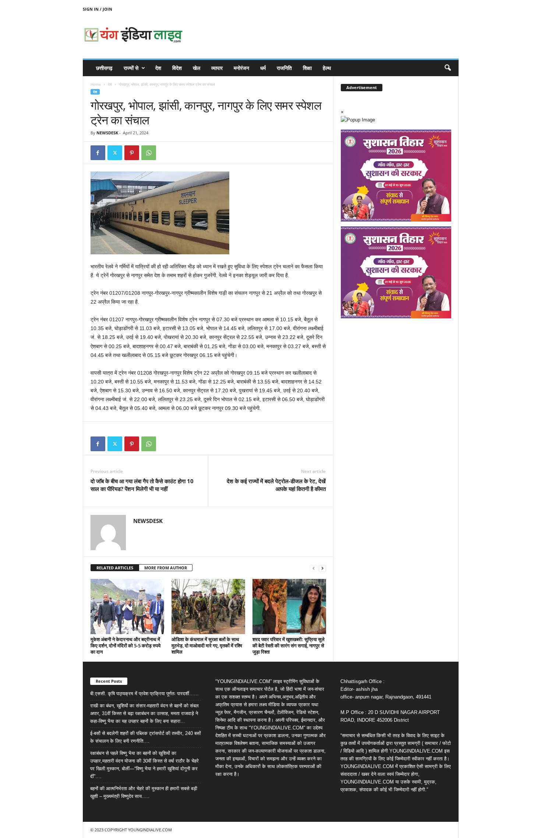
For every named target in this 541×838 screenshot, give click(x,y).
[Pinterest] (131, 152)
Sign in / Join (97, 9)
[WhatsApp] (148, 152)
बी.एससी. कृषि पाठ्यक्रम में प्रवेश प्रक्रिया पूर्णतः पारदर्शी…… (144, 693)
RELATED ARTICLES (114, 567)
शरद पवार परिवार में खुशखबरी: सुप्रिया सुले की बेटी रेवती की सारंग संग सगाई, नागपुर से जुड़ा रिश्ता (288, 645)
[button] (447, 68)
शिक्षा (307, 67)
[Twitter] (114, 152)
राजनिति (284, 67)
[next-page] (322, 568)
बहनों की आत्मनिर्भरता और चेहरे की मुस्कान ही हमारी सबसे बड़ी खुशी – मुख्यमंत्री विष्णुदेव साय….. (143, 792)
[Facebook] (98, 152)
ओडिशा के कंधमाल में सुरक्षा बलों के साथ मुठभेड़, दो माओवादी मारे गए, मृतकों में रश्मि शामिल (207, 645)
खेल (196, 67)
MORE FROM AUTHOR (165, 567)
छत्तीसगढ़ (104, 67)
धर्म (263, 67)
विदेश (177, 67)
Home (96, 84)
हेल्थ (327, 67)
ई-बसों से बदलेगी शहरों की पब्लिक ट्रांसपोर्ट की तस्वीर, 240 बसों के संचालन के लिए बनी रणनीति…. (145, 737)
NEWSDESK (107, 132)
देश (158, 67)
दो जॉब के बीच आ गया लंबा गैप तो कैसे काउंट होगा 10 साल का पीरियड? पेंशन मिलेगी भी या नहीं (142, 484)
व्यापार (217, 67)
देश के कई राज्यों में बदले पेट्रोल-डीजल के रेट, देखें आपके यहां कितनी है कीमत (276, 484)
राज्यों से (131, 67)
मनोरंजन (241, 67)
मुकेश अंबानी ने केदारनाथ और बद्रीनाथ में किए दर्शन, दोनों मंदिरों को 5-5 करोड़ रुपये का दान (125, 645)
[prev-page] (313, 568)
